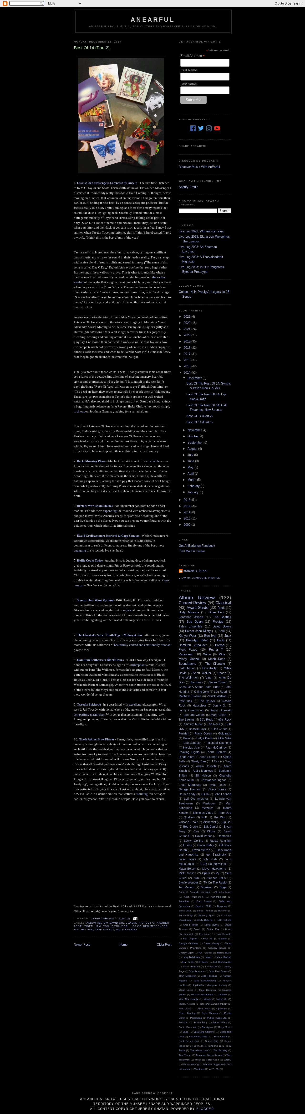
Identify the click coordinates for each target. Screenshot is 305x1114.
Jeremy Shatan (195, 570)
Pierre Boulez (216, 752)
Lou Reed (220, 691)
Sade (185, 1031)
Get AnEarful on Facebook (197, 545)
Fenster (183, 733)
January (193, 492)
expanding (110, 511)
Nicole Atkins (126, 929)
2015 (187, 366)
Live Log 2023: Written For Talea (201, 231)
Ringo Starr (186, 756)
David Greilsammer (124, 922)
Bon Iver (210, 635)
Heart (208, 957)
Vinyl (208, 677)
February (194, 486)
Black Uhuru (185, 910)
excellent (135, 704)
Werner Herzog (190, 1064)
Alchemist (209, 822)
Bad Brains (204, 901)
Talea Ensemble (190, 626)
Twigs (222, 887)
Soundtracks (187, 663)
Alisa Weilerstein (193, 896)
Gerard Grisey (211, 943)
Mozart (207, 999)
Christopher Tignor (213, 780)
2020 (187, 335)
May (191, 467)
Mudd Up (221, 999)
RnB (204, 817)
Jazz (227, 635)
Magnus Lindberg (218, 985)
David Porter (203, 835)
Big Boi (226, 822)
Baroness (196, 682)
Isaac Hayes (187, 859)
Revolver (183, 1022)
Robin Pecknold (188, 1027)
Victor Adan (212, 1059)
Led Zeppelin (193, 742)
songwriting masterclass (89, 714)
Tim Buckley (220, 1050)
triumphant (138, 665)
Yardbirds (199, 1069)
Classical (223, 603)
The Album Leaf (199, 1050)
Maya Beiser (187, 868)
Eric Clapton (190, 938)
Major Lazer (186, 990)
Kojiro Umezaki (220, 710)
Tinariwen (206, 887)
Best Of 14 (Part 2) (199, 416)
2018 (187, 347)
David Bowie (222, 626)
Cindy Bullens (204, 920)
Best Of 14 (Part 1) (199, 422)
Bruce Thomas (205, 910)
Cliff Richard (224, 920)
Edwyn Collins (193, 840)
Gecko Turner (217, 682)
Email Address (192, 56)
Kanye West (187, 635)
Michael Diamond (219, 742)
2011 (187, 512)
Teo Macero (186, 887)
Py (217, 873)
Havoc (187, 738)
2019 (187, 341)
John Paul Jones (218, 971)
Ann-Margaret (218, 896)
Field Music (187, 668)
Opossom (221, 1008)
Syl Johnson (196, 1045)
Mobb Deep (216, 659)
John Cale (210, 859)
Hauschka (199, 705)
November (195, 430)
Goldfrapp (224, 733)
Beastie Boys (197, 728)
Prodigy (218, 621)
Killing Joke (201, 691)
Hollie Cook (83, 929)
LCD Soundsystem (213, 863)
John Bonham (196, 971)
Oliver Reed (203, 1008)
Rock (221, 608)
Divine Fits (213, 929)
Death (197, 929)
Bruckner (222, 910)
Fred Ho (208, 938)
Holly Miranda (189, 612)
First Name (188, 70)
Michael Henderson (202, 994)
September (195, 442)
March (192, 480)
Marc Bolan (218, 714)
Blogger (205, 1109)
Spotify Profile (188, 187)
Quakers (189, 817)
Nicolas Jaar (191, 747)
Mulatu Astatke (187, 1003)
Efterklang (204, 934)
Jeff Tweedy (104, 929)
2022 (187, 323)
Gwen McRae (201, 850)
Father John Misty (198, 631)
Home (123, 944)
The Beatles (222, 617)
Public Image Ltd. (217, 1018)
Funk (220, 640)
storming (142, 794)
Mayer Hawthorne (214, 868)
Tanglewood (214, 1045)
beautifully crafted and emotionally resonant (143, 645)
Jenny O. (219, 705)
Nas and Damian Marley (213, 1003)
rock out (79, 411)
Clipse (211, 831)
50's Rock (206, 719)
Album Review (97, 922)
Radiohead (186, 654)
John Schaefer (187, 976)
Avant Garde (197, 607)
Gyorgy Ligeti (186, 952)
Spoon (221, 673)
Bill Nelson (203, 775)
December (195, 378)
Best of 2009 (203, 906)
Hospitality (209, 668)
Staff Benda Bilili (189, 1041)
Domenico (224, 835)
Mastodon (209, 803)
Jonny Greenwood (191, 710)
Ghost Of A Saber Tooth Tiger (199, 686)
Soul (222, 631)
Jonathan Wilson (191, 617)
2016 (187, 360)
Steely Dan (198, 761)
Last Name (188, 84)
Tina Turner (185, 1055)
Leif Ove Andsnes (196, 798)
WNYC (227, 1059)
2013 (187, 500)
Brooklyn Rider (197, 640)
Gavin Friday (205, 845)
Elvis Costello (223, 934)
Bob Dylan (195, 621)
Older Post (164, 944)
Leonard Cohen (194, 714)
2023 (187, 316)
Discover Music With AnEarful (199, 167)
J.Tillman (203, 962)
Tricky (198, 1059)
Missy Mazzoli (189, 659)
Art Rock (214, 724)
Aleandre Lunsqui (200, 892)
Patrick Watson (217, 696)
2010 (187, 518)
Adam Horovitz (206, 766)
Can (196, 831)
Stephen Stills (216, 877)
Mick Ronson (187, 873)
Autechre (184, 901)
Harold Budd (224, 952)
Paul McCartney (215, 747)
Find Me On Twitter (192, 551)
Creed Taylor (190, 924)
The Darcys (207, 700)
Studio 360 (211, 1041)
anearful (153, 19)
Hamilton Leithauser (111, 926)
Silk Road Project (198, 1036)
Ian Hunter (188, 962)
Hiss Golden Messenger (149, 926)
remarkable (152, 461)
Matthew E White (190, 696)
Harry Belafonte (191, 957)
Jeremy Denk (212, 966)
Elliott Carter (219, 728)
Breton (219, 645)
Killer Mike (224, 738)
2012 (187, 506)
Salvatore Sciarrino (203, 1031)
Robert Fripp (200, 1022)
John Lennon (222, 794)
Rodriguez (207, 1027)
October (193, 436)
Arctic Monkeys (203, 770)
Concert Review (192, 603)
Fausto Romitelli (220, 840)
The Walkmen (188, 677)
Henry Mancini (223, 957)
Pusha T (216, 649)
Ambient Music (193, 724)
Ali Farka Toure (222, 892)
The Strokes (186, 719)
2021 (187, 329)
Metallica (208, 807)
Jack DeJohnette (222, 962)
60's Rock (224, 719)
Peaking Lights (189, 752)
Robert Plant (220, 1022)
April (191, 473)
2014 (187, 372)
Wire (222, 654)
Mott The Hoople (188, 999)
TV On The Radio (215, 882)
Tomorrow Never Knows (209, 1055)
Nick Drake (185, 1008)
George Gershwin (188, 943)
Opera (206, 873)
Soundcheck (220, 1036)
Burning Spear (206, 915)
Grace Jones (217, 789)
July (191, 455)
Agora (182, 892)
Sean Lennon (208, 756)
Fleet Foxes (188, 649)
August (193, 448)
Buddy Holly (186, 915)
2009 (187, 524)
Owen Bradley (187, 1013)
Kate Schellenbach (204, 980)
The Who (220, 817)
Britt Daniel (210, 826)
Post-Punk (185, 700)
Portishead (196, 1018)
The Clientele (215, 663)
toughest (126, 610)
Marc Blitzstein (207, 990)
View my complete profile (199, 578)
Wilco (207, 654)
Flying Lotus (217, 784)
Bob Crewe (190, 826)
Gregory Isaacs (217, 948)
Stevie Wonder (188, 882)
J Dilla (205, 794)
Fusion (187, 845)
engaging (80, 550)
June (191, 461)
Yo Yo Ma (214, 1069)
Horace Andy (187, 794)
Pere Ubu (225, 812)
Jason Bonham (191, 966)
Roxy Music (224, 1027)
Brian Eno (216, 612)
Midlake (223, 994)
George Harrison (190, 789)
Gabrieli (223, 938)
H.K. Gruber (205, 952)
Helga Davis (204, 738)
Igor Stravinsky (216, 854)
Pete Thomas (210, 1013)
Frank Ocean (203, 733)
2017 (187, 354)
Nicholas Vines (203, 812)
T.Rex (215, 761)
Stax (196, 877)
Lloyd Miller (198, 985)
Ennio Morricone (190, 784)
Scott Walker (202, 673)
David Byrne (211, 924)
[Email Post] (135, 918)
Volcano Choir (188, 822)
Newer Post (82, 944)
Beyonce (222, 906)
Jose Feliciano (209, 976)
